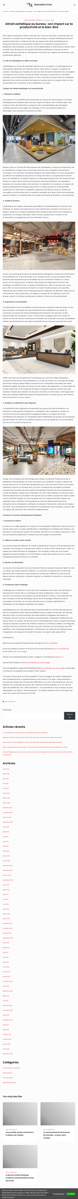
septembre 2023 (8, 938)
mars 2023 (6, 967)
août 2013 (6, 1025)
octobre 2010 (7, 1034)
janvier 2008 (6, 1044)
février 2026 (6, 798)
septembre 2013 (8, 1020)
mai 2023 (5, 957)
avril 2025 (6, 846)
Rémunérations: (8, 1073)
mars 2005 (6, 1049)
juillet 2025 (6, 831)
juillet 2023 (6, 947)
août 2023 (6, 942)
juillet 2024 (6, 889)
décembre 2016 (7, 1005)
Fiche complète (50, 643)
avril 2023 (6, 962)
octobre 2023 (7, 933)
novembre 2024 (8, 870)
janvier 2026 (6, 803)
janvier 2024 (6, 918)
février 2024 (6, 914)
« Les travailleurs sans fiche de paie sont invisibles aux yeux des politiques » (25, 732)
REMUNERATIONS (43, 5)
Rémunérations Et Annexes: (11, 1068)
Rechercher (7, 710)
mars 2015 (6, 1015)
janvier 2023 (6, 976)
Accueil (5, 11)
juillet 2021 (6, 996)
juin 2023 (5, 952)
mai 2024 (6, 899)
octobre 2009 (7, 1039)
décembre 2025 (7, 807)
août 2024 (6, 885)
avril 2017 (5, 1000)
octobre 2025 (7, 817)
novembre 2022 (8, 981)
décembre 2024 (8, 865)
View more (18, 1197)
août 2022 (6, 986)
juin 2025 (5, 836)
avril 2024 (6, 904)
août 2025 (6, 827)
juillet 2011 (6, 1029)
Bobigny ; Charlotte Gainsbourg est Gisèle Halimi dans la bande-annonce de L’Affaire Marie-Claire (32, 737)
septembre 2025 (8, 822)
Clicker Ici (59, 657)
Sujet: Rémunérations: (9, 1082)
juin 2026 (5, 778)
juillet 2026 (6, 774)
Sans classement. (10, 701)
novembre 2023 (8, 928)
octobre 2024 (7, 875)
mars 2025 (6, 851)
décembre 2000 (8, 1054)
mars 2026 (6, 793)
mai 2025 (5, 841)
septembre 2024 (8, 880)
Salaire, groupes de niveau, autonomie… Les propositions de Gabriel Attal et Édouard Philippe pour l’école (35, 747)
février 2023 (6, 971)
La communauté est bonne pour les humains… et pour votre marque (56, 1135)
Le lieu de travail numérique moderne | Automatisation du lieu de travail (20, 1178)
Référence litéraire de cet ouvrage (35, 662)
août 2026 (6, 769)
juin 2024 (5, 894)
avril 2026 (6, 788)
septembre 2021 (8, 991)
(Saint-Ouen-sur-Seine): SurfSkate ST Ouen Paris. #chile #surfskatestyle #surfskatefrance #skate (32, 742)
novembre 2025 (8, 812)
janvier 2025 (6, 860)
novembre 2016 (7, 1010)
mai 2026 (6, 783)
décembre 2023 (7, 923)
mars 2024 (6, 909)
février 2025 (6, 856)
